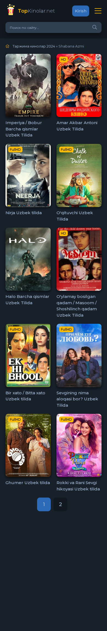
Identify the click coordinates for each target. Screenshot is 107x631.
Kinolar (36, 11)
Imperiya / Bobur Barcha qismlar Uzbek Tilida (23, 129)
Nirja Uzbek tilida (23, 212)
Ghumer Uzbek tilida (27, 482)
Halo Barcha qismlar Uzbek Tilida (27, 299)
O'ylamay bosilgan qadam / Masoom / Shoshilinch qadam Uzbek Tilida (77, 306)
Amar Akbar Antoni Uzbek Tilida (77, 126)
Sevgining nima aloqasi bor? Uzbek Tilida (77, 399)
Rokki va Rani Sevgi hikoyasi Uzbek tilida (78, 486)
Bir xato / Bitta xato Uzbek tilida (25, 396)
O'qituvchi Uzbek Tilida (75, 216)
